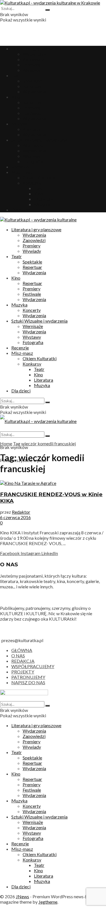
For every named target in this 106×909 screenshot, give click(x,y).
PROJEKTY (22, 671)
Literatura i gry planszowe (36, 48)
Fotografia (33, 161)
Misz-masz (22, 172)
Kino (15, 97)
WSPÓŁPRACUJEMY (32, 666)
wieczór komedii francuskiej (48, 443)
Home (6, 443)
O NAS (18, 655)
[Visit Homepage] (50, 2)
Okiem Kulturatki (40, 177)
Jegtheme (47, 901)
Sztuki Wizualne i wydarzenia (39, 139)
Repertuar (32, 86)
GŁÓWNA (21, 650)
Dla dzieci (21, 209)
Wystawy (32, 156)
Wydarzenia (34, 54)
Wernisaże (33, 145)
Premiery (31, 64)
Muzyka (19, 123)
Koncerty (32, 129)
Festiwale (32, 113)
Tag (16, 443)
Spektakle (32, 80)
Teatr (16, 75)
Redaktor (21, 512)
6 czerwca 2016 (15, 517)
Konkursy (32, 182)
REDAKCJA (22, 661)
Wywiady (32, 70)
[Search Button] (47, 10)
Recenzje (20, 166)
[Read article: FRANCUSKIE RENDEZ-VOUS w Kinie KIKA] (53, 483)
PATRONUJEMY (28, 677)
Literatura (43, 199)
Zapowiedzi (34, 59)
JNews (22, 896)
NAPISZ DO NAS (28, 682)
